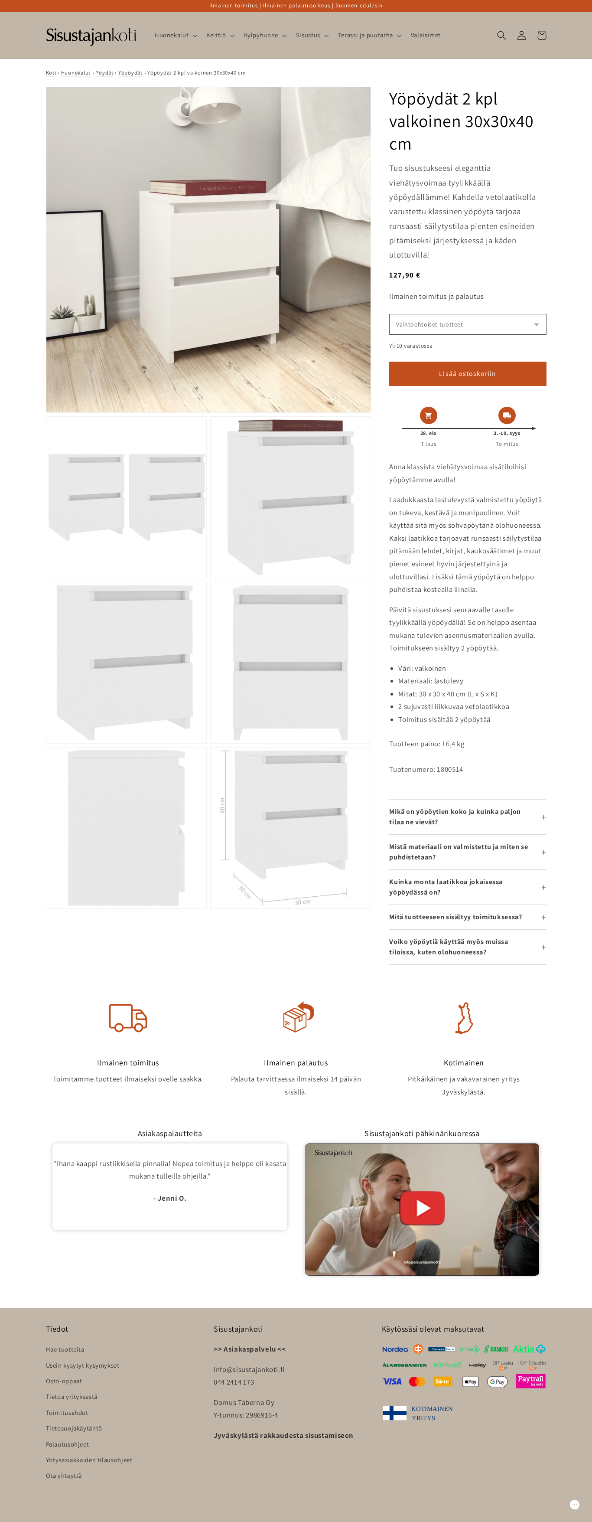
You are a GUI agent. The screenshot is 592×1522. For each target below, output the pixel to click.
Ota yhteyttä (64, 1475)
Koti (51, 72)
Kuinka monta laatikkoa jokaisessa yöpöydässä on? (446, 887)
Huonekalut (76, 72)
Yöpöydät (130, 72)
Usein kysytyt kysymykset (83, 1365)
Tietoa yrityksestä (72, 1396)
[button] (175, 35)
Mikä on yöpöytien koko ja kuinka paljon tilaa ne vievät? (455, 816)
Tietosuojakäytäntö (74, 1428)
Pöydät (104, 72)
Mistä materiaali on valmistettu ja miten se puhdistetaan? (458, 852)
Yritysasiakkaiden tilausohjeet (89, 1460)
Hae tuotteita (65, 1349)
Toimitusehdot (67, 1412)
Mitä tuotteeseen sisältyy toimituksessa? (455, 916)
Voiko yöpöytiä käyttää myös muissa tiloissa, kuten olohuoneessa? (448, 947)
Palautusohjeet (67, 1444)
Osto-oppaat (64, 1381)
